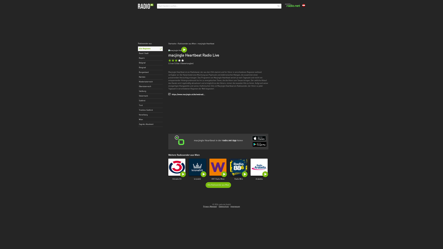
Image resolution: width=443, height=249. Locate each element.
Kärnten (142, 77)
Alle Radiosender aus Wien (218, 185)
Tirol (141, 105)
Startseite (172, 44)
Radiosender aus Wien (187, 44)
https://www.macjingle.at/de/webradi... (188, 95)
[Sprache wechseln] (303, 5)
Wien (141, 120)
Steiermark (143, 96)
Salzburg (142, 91)
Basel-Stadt (143, 53)
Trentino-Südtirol (146, 110)
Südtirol (142, 101)
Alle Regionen (145, 49)
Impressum (235, 207)
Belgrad (142, 63)
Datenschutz (224, 207)
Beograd (142, 68)
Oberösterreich (145, 86)
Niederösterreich (146, 82)
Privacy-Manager (210, 207)
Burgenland (144, 72)
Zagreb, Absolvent (146, 124)
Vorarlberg (143, 115)
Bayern (142, 58)
